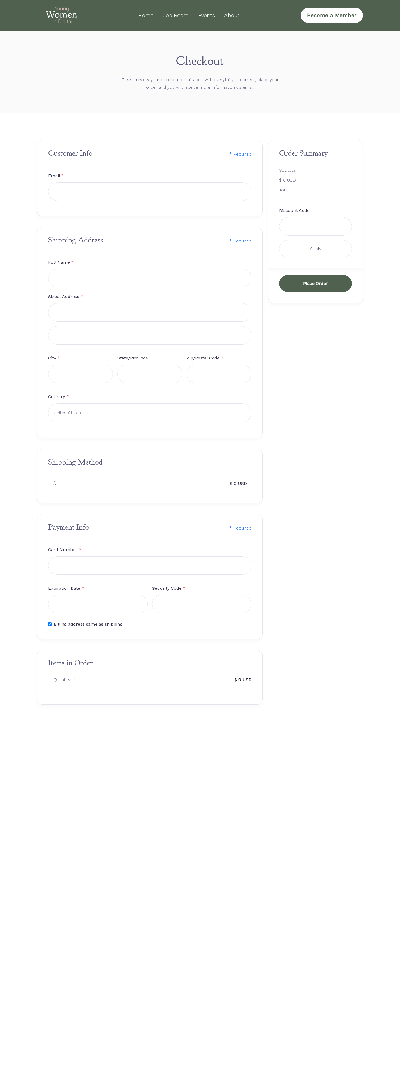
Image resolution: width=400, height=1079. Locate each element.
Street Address (65, 296)
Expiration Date (66, 588)
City (54, 358)
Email (56, 175)
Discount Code (294, 210)
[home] (61, 15)
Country (58, 396)
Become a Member (331, 15)
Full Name (61, 262)
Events (206, 15)
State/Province (132, 358)
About (231, 15)
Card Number (64, 549)
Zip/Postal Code (205, 358)
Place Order (315, 283)
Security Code (168, 588)
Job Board (176, 15)
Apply (315, 248)
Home (145, 15)
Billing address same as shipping (88, 623)
